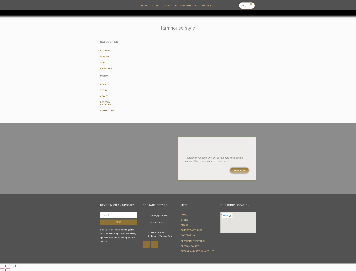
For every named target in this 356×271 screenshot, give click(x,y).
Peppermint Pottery (193, 241)
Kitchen (105, 51)
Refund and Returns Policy (198, 251)
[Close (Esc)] (18, 266)
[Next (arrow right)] (7, 270)
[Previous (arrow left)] (2, 270)
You (102, 62)
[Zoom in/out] (2, 266)
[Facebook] (146, 244)
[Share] (13, 266)
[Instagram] (154, 244)
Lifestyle (106, 68)
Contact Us (208, 6)
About (167, 6)
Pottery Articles (186, 6)
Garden (104, 56)
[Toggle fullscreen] (7, 266)
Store (155, 6)
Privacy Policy (190, 246)
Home (144, 6)
